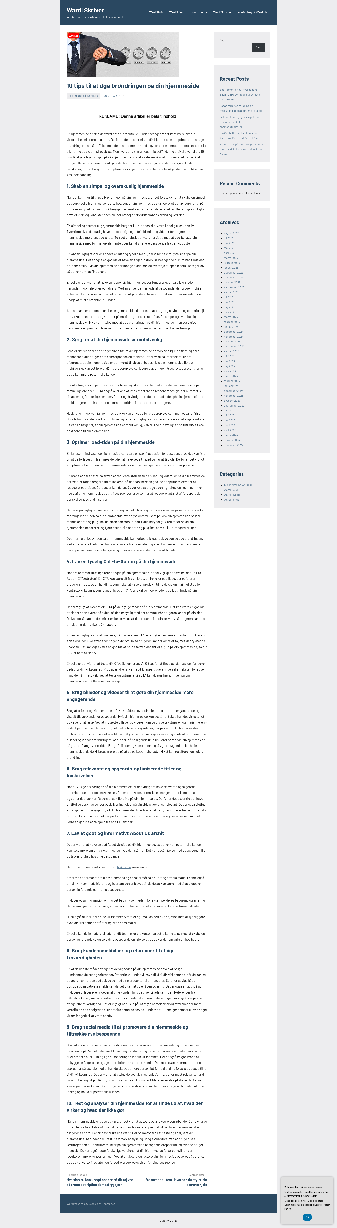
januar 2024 (231, 385)
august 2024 (231, 351)
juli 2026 (229, 238)
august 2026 (231, 233)
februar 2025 (232, 321)
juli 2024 (229, 356)
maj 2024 (229, 366)
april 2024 (230, 371)
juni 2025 (229, 302)
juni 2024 (229, 361)
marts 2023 (231, 435)
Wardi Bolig (156, 12)
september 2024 (234, 346)
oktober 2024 (232, 341)
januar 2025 (231, 326)
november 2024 (233, 336)
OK (307, 1217)
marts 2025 (231, 316)
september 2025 (234, 287)
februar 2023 (232, 440)
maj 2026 (229, 247)
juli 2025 (229, 297)
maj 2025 (229, 307)
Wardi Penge (200, 12)
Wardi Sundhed (222, 12)
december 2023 (233, 390)
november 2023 (233, 395)
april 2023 (230, 430)
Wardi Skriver (85, 10)
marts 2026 (231, 257)
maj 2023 (229, 425)
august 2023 (231, 410)
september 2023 (234, 405)
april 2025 (230, 311)
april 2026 (230, 252)
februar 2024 (232, 380)
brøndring (124, 867)
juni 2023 (229, 420)
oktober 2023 (232, 400)
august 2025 (231, 292)
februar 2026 (232, 262)
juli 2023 (229, 415)
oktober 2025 (232, 282)
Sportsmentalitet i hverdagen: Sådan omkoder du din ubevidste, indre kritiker (240, 94)
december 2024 (233, 331)
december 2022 (233, 444)
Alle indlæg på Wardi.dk (252, 12)
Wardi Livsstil (177, 12)
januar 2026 (231, 267)
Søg (222, 40)
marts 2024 (231, 375)
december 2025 (233, 272)
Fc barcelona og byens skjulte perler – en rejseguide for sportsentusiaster (242, 121)
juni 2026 (229, 243)
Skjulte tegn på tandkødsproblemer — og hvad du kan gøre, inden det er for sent (241, 149)
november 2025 (233, 277)
